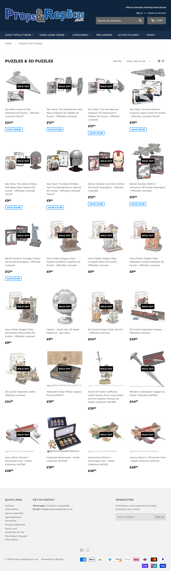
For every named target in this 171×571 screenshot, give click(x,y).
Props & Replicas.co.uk (25, 559)
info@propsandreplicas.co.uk (56, 509)
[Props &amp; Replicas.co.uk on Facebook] (82, 550)
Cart (159, 20)
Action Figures (128, 34)
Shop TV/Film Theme (18, 34)
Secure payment (14, 513)
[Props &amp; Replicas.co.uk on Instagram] (87, 550)
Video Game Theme (52, 34)
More (150, 34)
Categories (80, 34)
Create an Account (157, 13)
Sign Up (159, 517)
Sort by (117, 61)
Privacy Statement (15, 524)
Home (8, 43)
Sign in (139, 13)
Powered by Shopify (52, 559)
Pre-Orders (104, 34)
